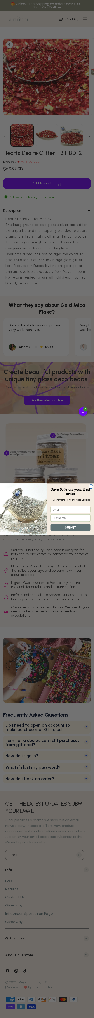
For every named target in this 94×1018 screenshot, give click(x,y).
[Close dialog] (91, 486)
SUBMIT (70, 527)
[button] (83, 411)
